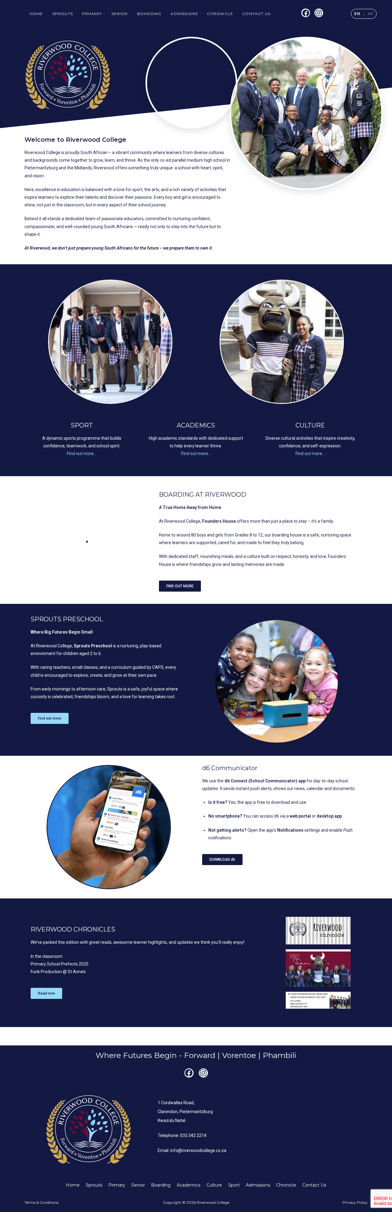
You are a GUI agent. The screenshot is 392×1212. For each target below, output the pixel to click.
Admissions (184, 13)
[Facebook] (305, 13)
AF (370, 13)
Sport (234, 1185)
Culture (214, 1185)
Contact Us (256, 13)
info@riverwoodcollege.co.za (198, 1150)
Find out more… (81, 453)
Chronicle (220, 13)
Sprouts (62, 13)
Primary (92, 13)
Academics (188, 1185)
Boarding (149, 13)
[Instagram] (319, 13)
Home (36, 13)
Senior (119, 13)
